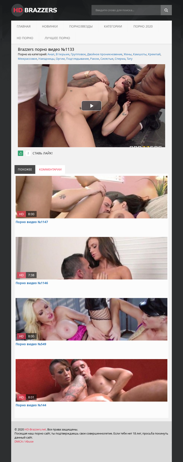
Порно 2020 (143, 26)
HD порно (25, 38)
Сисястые (106, 59)
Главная (24, 26)
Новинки (50, 26)
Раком (94, 59)
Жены (128, 54)
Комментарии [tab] (50, 169)
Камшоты (140, 54)
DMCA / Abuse (24, 441)
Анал (51, 54)
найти (166, 10)
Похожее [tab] (25, 169)
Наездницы (46, 59)
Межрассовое (27, 59)
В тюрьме (62, 54)
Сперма (120, 59)
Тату (130, 59)
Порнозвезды (81, 26)
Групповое (78, 54)
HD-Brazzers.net (35, 429)
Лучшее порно (57, 38)
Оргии (60, 59)
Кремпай (154, 54)
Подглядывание (77, 59)
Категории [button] (113, 26)
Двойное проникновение (104, 54)
